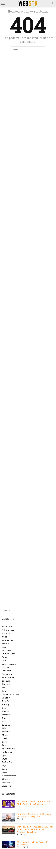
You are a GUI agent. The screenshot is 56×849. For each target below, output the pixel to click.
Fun (4, 691)
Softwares (7, 752)
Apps (4, 636)
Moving (6, 731)
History (5, 704)
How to (5, 711)
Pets (4, 745)
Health (5, 701)
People (5, 741)
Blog (4, 647)
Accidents (7, 626)
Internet (6, 714)
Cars (4, 660)
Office (4, 738)
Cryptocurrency (9, 664)
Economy (6, 670)
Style (4, 758)
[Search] (52, 3)
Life (4, 728)
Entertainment (9, 677)
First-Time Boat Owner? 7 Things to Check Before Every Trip (34, 815)
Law (4, 721)
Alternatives (8, 630)
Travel (5, 772)
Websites (6, 779)
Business (6, 650)
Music (5, 735)
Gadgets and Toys (10, 694)
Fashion (6, 680)
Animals (6, 633)
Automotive (7, 640)
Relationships (9, 748)
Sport (4, 755)
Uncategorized (9, 775)
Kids (4, 718)
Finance (6, 684)
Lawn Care (7, 725)
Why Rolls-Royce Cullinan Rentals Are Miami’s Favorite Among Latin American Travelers (35, 829)
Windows (6, 785)
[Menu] (3, 3)
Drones (5, 667)
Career (5, 657)
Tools (4, 769)
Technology (8, 762)
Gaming (6, 697)
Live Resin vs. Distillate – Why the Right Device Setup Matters (33, 802)
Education (7, 674)
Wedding (6, 782)
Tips (4, 765)
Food (4, 687)
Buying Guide (8, 653)
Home (5, 708)
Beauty (5, 643)
